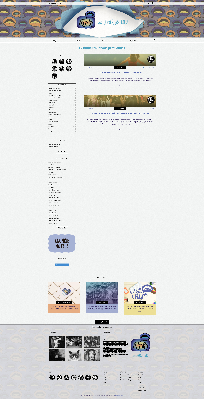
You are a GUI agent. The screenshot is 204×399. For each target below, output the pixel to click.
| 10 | (74, 105)
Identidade (120, 108)
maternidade (120, 352)
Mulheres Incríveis (54, 114)
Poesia (50, 119)
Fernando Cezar (53, 182)
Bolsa (139, 377)
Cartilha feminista (54, 90)
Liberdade (120, 67)
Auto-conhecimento (54, 88)
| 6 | (74, 102)
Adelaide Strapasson (54, 162)
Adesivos (141, 385)
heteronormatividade (120, 344)
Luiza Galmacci (53, 202)
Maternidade (52, 112)
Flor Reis (51, 185)
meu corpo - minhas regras (112, 349)
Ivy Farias (51, 195)
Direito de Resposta (127, 380)
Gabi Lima (51, 187)
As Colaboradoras (108, 380)
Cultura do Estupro (54, 95)
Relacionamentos (53, 121)
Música (50, 117)
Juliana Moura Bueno (54, 200)
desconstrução (120, 342)
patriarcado (121, 345)
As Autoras (106, 377)
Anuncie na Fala (125, 377)
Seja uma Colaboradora (127, 375)
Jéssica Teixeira (53, 197)
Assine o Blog (55, 3)
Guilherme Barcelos (54, 192)
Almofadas (141, 387)
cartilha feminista (109, 345)
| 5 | (74, 129)
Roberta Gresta (121, 116)
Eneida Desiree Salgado (56, 180)
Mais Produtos (142, 390)
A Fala (105, 375)
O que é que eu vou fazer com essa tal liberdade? (120, 72)
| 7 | (74, 109)
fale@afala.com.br (102, 327)
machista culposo (109, 354)
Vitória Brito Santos (55, 220)
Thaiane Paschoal (53, 218)
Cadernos (141, 382)
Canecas (140, 380)
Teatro (50, 131)
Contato (105, 385)
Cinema (50, 93)
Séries (50, 124)
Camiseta (141, 375)
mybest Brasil (107, 335)
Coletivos (106, 382)
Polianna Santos (53, 205)
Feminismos (106, 356)
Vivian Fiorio (52, 223)
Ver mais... (62, 151)
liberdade (106, 347)
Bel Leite (51, 172)
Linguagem (51, 107)
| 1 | (74, 98)
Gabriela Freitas (53, 190)
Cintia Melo (52, 174)
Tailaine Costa (53, 215)
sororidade (121, 351)
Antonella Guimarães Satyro (57, 169)
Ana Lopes (51, 164)
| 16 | (74, 126)
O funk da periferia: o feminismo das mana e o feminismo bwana (120, 113)
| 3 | (74, 88)
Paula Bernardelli (121, 75)
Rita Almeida (52, 213)
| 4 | (74, 95)
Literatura (51, 109)
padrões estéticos (109, 352)
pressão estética (121, 354)
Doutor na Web (119, 396)
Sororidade (51, 129)
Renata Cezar (52, 210)
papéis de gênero (109, 342)
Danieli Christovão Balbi (56, 177)
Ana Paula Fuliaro (54, 167)
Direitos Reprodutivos (55, 98)
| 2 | (74, 90)
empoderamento (108, 344)
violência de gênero (110, 351)
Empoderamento (52, 100)
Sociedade (51, 126)
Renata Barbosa (53, 208)
